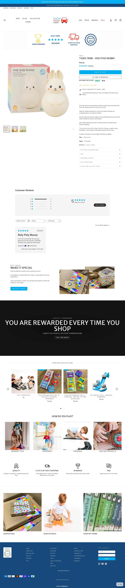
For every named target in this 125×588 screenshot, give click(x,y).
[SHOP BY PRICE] (62, 512)
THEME (28, 22)
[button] (62, 586)
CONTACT (52, 553)
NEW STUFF (29, 551)
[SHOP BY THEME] (102, 512)
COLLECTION (35, 18)
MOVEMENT (77, 558)
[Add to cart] (33, 372)
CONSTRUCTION (78, 551)
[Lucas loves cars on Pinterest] (106, 564)
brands (23, 473)
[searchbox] (21, 220)
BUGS (75, 548)
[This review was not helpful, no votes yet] (41, 249)
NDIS (51, 563)
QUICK (24, 18)
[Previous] (8, 389)
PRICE (87, 20)
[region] (62, 2)
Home (80, 55)
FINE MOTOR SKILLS (79, 555)
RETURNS (13, 8)
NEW (18, 18)
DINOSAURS (77, 553)
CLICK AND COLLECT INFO (90, 166)
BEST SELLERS (30, 553)
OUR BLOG (53, 551)
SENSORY (77, 561)
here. (116, 473)
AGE (80, 20)
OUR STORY (53, 548)
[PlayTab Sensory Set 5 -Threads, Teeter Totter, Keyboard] (75, 381)
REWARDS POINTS (87, 158)
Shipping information (89, 149)
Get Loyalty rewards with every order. (78, 473)
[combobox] (38, 220)
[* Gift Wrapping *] (24, 381)
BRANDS (95, 20)
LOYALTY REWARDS (55, 561)
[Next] (116, 389)
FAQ (32, 8)
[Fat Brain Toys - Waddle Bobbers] (101, 381)
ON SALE (28, 555)
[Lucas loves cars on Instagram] (99, 564)
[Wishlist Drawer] (115, 20)
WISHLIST (26, 8)
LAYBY (52, 558)
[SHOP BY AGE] (22, 512)
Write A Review (100, 205)
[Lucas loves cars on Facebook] (103, 564)
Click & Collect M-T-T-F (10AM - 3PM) (93, 89)
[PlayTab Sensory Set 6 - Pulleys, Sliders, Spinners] (50, 381)
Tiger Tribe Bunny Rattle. (104, 134)
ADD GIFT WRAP (19, 288)
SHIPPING (6, 8)
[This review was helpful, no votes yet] (38, 249)
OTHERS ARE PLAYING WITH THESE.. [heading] (62, 363)
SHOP (27, 548)
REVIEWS (28, 558)
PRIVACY (19, 8)
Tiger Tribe (90, 145)
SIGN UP (107, 558)
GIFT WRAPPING (87, 162)
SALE (103, 20)
